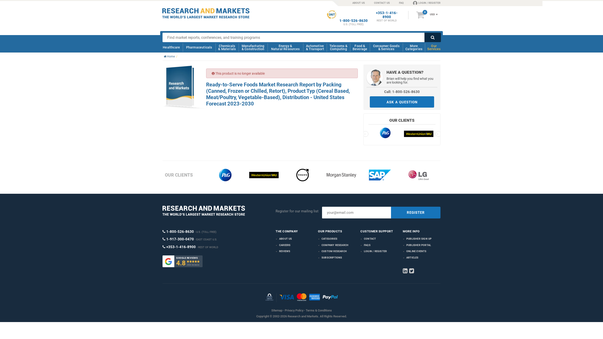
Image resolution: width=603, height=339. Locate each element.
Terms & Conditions (319, 310)
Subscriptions (332, 257)
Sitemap (276, 310)
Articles (412, 257)
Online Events (416, 251)
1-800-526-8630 (353, 21)
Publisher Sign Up (419, 238)
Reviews (284, 251)
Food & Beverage (360, 47)
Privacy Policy (294, 310)
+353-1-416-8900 (387, 15)
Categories (329, 238)
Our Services (433, 47)
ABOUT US (358, 2)
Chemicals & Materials (227, 47)
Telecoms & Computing (338, 47)
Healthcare (171, 47)
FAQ (401, 2)
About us (285, 238)
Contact (370, 238)
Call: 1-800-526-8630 (402, 92)
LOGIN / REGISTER (429, 2)
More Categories (413, 47)
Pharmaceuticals (199, 47)
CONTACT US (382, 2)
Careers (284, 245)
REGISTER (416, 212)
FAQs (367, 245)
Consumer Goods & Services (386, 47)
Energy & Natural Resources (285, 47)
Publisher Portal (418, 245)
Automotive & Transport (315, 47)
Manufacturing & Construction (253, 47)
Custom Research (334, 251)
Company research (335, 245)
